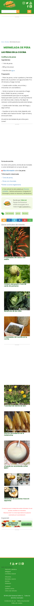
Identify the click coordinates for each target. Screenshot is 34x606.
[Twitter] (16, 564)
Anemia (7, 581)
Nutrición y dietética (11, 569)
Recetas (7, 42)
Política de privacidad (23, 601)
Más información (9, 171)
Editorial (24, 200)
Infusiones (8, 577)
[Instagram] (19, 564)
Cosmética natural (10, 574)
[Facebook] (10, 564)
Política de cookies (16, 603)
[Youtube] (13, 564)
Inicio (2, 42)
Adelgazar (8, 571)
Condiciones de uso (10, 601)
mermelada (10, 213)
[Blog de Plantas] (23, 564)
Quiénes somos (9, 588)
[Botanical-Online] (9, 4)
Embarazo (8, 583)
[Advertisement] (17, 29)
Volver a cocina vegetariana (11, 185)
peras (18, 213)
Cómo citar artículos (11, 591)
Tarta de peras (8, 178)
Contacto (7, 586)
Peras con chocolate (9, 181)
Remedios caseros (10, 579)
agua (13, 70)
